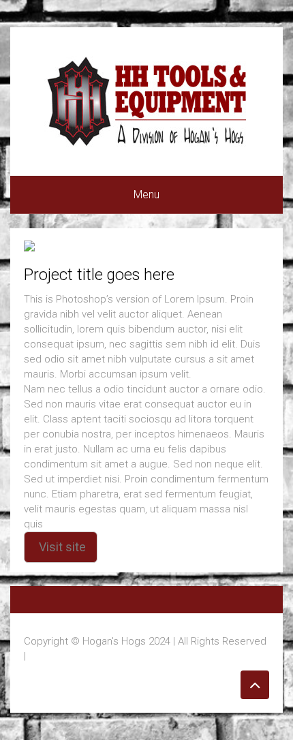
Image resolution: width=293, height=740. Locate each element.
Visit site (62, 547)
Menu (146, 194)
